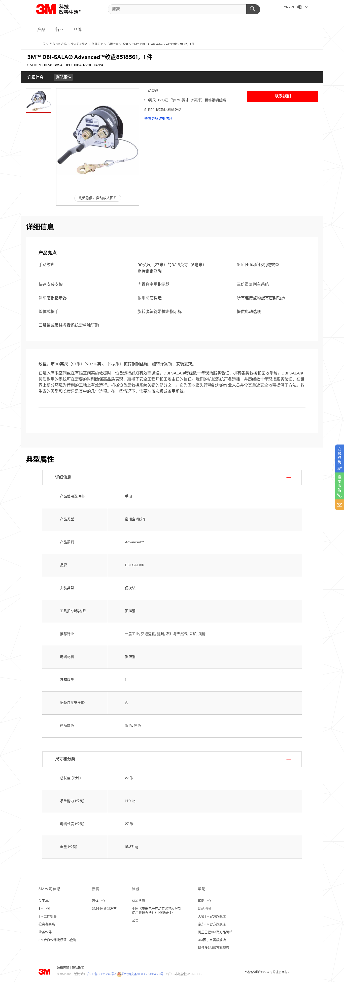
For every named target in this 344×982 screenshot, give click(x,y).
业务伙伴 (45, 932)
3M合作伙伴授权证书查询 (57, 940)
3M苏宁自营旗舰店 (212, 940)
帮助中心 (204, 901)
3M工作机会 (48, 916)
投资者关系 (47, 924)
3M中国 (44, 908)
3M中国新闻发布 (104, 908)
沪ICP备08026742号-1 (101, 974)
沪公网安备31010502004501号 (143, 974)
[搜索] (253, 9)
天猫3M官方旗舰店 (212, 916)
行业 (59, 30)
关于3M (44, 901)
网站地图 (204, 908)
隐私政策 (78, 968)
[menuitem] (35, 77)
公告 (135, 920)
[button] (97, 140)
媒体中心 (98, 901)
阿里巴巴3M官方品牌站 (215, 932)
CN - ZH (290, 7)
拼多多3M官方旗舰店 (213, 947)
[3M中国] (65, 9)
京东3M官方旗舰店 (212, 924)
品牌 (78, 30)
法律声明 (63, 968)
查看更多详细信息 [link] (158, 119)
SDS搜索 (138, 901)
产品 (41, 30)
